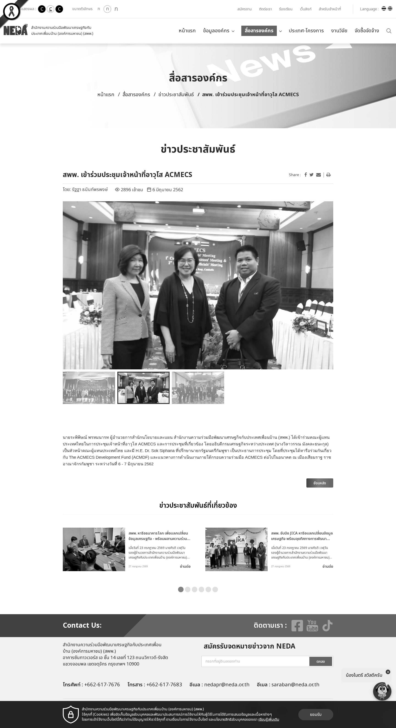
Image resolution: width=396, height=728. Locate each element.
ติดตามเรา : (270, 625)
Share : (295, 174)
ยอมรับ (316, 715)
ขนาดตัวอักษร (82, 9)
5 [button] (208, 589)
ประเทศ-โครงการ (306, 31)
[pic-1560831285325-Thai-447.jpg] (198, 285)
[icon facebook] (305, 175)
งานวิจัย (339, 31)
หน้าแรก (187, 31)
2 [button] (187, 589)
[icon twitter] (311, 175)
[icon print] (328, 175)
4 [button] (201, 589)
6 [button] (215, 589)
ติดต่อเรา (265, 9)
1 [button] (181, 589)
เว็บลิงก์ (305, 9)
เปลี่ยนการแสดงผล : (21, 9)
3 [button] (194, 589)
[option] (198, 285)
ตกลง (320, 661)
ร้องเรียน (286, 9)
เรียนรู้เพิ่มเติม (268, 719)
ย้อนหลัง (320, 483)
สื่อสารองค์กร (259, 31)
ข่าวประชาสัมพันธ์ (176, 94)
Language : (369, 9)
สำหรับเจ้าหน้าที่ (330, 9)
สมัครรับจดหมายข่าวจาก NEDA (249, 646)
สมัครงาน (244, 9)
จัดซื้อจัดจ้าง (367, 31)
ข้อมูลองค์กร (216, 31)
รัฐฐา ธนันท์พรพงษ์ (90, 189)
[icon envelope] (318, 175)
